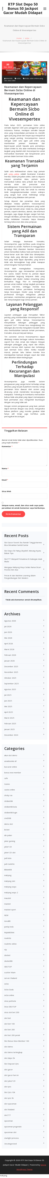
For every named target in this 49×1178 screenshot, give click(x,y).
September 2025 (11, 683)
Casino (7, 784)
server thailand (10, 978)
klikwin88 (8, 869)
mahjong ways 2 (11, 892)
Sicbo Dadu (9, 989)
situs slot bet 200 (11, 1012)
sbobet (7, 955)
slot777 (7, 1115)
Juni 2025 (8, 701)
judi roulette (9, 864)
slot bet (7, 1018)
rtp (5, 949)
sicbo (27, 38)
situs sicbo (11, 80)
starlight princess (11, 1138)
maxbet (7, 904)
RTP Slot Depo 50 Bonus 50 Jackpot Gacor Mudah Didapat (22, 8)
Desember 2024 (11, 735)
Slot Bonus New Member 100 (16, 1041)
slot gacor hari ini (11, 1075)
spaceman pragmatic (13, 1126)
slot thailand (9, 1109)
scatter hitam (10, 972)
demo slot (8, 824)
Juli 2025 (7, 695)
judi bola (7, 858)
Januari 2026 (9, 661)
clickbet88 (8, 801)
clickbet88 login (10, 812)
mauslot (7, 898)
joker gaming (9, 841)
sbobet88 (8, 961)
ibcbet (7, 829)
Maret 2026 (9, 649)
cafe (6, 778)
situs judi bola (10, 1001)
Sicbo (27, 78)
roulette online (10, 944)
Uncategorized (10, 1144)
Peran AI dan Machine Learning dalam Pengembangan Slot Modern (20, 576)
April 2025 (8, 712)
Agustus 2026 (10, 621)
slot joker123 (10, 1081)
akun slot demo (10, 755)
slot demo (8, 1046)
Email (5, 480)
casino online (9, 789)
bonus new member (12, 772)
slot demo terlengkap (13, 1052)
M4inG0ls (9, 78)
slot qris (7, 1086)
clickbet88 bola (10, 807)
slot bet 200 (9, 1029)
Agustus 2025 (10, 689)
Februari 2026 (10, 655)
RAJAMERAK (9, 932)
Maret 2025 (9, 718)
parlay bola (8, 927)
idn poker (8, 835)
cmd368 (7, 818)
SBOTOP (8, 966)
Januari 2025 (9, 729)
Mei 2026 (8, 638)
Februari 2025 (10, 723)
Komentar (7, 446)
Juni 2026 (8, 632)
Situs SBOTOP (10, 1006)
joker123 (8, 847)
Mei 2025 (8, 706)
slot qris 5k (9, 1098)
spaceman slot (10, 1132)
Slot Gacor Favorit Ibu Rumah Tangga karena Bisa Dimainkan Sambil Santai (23, 543)
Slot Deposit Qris (11, 1064)
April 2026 (8, 643)
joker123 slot (10, 852)
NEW (6, 915)
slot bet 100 (9, 1024)
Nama (5, 468)
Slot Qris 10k (9, 1092)
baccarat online (10, 767)
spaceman (8, 1121)
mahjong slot (9, 881)
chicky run (8, 795)
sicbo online (14, 174)
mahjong (7, 875)
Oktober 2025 (10, 678)
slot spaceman (10, 1104)
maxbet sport (10, 909)
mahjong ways (10, 887)
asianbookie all (10, 761)
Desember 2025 (11, 666)
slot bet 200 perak (12, 1035)
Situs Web (6, 491)
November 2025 (11, 672)
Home (19, 38)
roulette (7, 938)
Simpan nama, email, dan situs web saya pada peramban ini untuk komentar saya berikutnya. (23, 506)
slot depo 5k (9, 1058)
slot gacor (8, 1069)
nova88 (7, 921)
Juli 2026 (7, 626)
